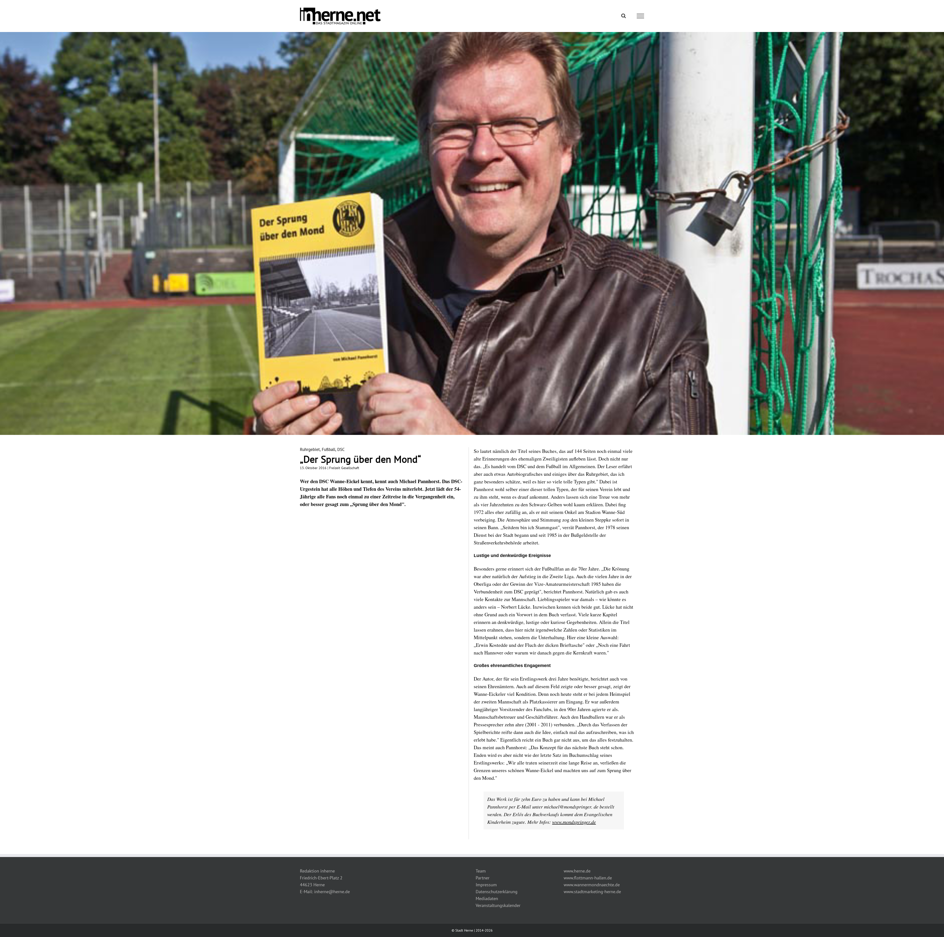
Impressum (486, 885)
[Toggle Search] (623, 15)
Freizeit (334, 468)
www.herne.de (577, 871)
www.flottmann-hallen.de (588, 878)
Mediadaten (487, 898)
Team (481, 871)
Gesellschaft (350, 468)
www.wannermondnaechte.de (592, 885)
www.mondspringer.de (574, 822)
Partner (482, 878)
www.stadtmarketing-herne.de (592, 891)
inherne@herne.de (332, 891)
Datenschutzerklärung (496, 891)
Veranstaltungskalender (498, 905)
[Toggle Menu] (640, 16)
